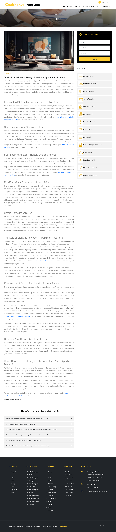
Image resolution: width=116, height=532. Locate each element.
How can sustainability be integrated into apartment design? (24, 440)
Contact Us (106, 6)
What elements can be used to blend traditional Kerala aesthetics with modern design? (31, 429)
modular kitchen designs (45, 261)
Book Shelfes (88, 91)
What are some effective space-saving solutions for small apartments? (27, 435)
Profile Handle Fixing (91, 175)
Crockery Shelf (89, 106)
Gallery (98, 6)
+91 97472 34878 (92, 484)
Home (64, 6)
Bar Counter (88, 76)
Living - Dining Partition (92, 145)
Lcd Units (68, 495)
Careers (13, 475)
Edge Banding (89, 160)
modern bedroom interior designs (17, 316)
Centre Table (88, 99)
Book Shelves (69, 490)
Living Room (88, 152)
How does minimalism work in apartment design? (20, 424)
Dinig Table (88, 114)
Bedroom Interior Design (51, 475)
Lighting (50, 495)
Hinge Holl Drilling (90, 167)
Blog (92, 6)
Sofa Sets (68, 472)
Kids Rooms (52, 493)
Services (70, 6)
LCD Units (87, 137)
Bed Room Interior (90, 84)
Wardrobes (68, 487)
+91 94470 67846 (92, 487)
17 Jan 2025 (7, 73)
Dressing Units (89, 122)
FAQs (12, 478)
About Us (13, 472)
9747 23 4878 (105, 2)
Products (78, 6)
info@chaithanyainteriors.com (97, 491)
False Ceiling (88, 129)
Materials (86, 6)
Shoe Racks (68, 481)
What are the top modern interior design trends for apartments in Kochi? (27, 418)
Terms (13, 481)
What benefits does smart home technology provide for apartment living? (27, 445)
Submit (94, 59)
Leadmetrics (62, 526)
